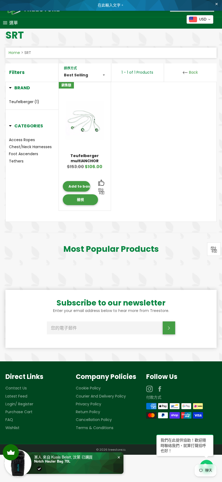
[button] (19, 88)
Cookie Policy (88, 388)
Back (193, 72)
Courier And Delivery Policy (101, 396)
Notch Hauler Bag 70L (52, 461)
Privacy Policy (88, 404)
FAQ (9, 419)
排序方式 (70, 68)
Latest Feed (16, 396)
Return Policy (88, 412)
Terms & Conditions (94, 427)
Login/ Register (19, 404)
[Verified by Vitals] (39, 468)
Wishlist (12, 427)
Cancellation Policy (94, 419)
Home (14, 52)
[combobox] (200, 19)
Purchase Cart (18, 412)
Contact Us (16, 388)
